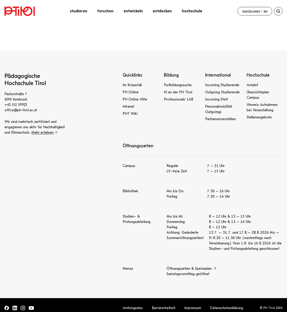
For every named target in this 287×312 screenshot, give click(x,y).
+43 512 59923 (15, 105)
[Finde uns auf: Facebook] (6, 308)
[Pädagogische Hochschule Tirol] (19, 11)
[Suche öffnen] (278, 11)
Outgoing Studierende (222, 92)
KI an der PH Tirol (178, 92)
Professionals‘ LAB (178, 99)
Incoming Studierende (222, 85)
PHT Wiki (130, 114)
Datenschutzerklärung (226, 308)
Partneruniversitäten (220, 119)
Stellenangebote (259, 117)
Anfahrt (252, 85)
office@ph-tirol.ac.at (20, 110)
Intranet (128, 107)
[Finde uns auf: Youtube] (31, 308)
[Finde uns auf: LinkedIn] (15, 308)
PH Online (131, 92)
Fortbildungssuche (178, 85)
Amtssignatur (133, 308)
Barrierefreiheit (163, 308)
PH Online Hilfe (135, 99)
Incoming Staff (216, 99)
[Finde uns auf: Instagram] (23, 308)
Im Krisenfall (132, 85)
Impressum (192, 308)
